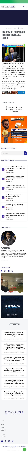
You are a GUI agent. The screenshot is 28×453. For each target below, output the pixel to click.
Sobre (3, 427)
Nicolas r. (18, 451)
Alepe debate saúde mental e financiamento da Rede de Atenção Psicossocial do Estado (14, 370)
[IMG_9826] (14, 3)
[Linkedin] (9, 271)
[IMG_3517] (14, 142)
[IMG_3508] (13, 46)
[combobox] (12, 153)
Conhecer (4, 261)
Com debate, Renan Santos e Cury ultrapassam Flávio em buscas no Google (14, 334)
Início (2, 424)
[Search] (25, 153)
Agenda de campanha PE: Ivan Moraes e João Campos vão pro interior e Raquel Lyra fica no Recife (14, 381)
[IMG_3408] (13, 93)
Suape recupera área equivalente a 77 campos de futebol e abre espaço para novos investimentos (14, 358)
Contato (4, 430)
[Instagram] (5, 271)
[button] (24, 7)
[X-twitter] (12, 271)
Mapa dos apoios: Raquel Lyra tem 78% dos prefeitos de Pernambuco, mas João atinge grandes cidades (14, 393)
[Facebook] (1, 271)
